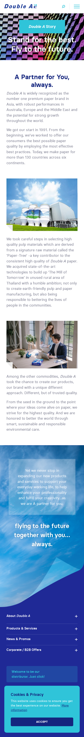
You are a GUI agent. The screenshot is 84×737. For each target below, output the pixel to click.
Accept (42, 721)
